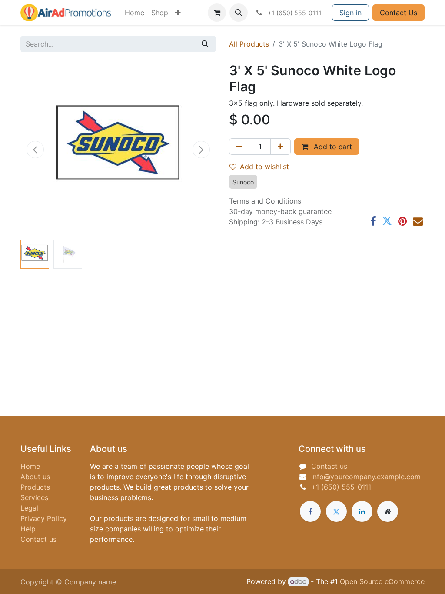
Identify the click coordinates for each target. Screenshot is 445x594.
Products (35, 487)
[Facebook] (373, 221)
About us (35, 476)
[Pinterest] (402, 221)
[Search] (205, 44)
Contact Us (398, 12)
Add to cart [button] (332, 146)
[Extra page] (387, 511)
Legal (29, 508)
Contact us (38, 539)
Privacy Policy (43, 518)
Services (34, 497)
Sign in (350, 12)
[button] (238, 12)
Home (30, 466)
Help (28, 528)
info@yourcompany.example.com (366, 476)
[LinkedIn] (362, 511)
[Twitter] (387, 221)
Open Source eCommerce (382, 581)
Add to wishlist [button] (264, 166)
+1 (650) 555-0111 (341, 487)
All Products (249, 44)
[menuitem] (134, 12)
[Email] (418, 221)
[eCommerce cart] (217, 12)
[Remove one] (239, 146)
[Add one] (280, 146)
